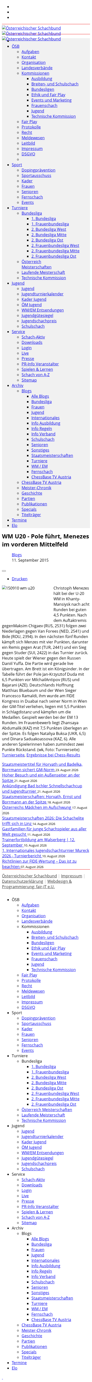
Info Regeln (41, 428)
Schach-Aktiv (33, 337)
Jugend (37, 111)
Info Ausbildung (45, 423)
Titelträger (31, 514)
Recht (27, 132)
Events (28, 202)
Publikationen (34, 504)
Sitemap (29, 380)
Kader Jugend (34, 299)
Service (18, 331)
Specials (29, 509)
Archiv (17, 385)
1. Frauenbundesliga (50, 224)
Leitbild (28, 143)
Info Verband (43, 434)
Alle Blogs (40, 396)
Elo (14, 525)
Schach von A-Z (36, 374)
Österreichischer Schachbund (29, 876)
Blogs (27, 391)
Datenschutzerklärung (22, 881)
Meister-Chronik (36, 487)
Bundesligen (42, 89)
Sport (17, 164)
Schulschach (33, 326)
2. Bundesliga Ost (47, 240)
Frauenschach (44, 105)
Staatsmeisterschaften (52, 455)
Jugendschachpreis (39, 321)
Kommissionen (35, 73)
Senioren (30, 191)
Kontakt (29, 57)
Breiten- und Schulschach (55, 84)
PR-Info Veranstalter (40, 364)
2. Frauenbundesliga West (55, 245)
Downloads (32, 342)
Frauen (28, 186)
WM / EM (39, 466)
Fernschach (32, 197)
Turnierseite (13, 755)
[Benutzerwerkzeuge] (4, 571)
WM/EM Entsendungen (43, 310)
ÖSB (15, 46)
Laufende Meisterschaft (43, 272)
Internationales (45, 417)
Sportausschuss (36, 175)
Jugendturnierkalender (43, 294)
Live (25, 353)
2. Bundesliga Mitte (48, 234)
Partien (28, 498)
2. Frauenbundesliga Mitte (55, 251)
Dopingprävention (38, 170)
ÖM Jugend (32, 304)
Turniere (20, 207)
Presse (28, 358)
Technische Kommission (53, 116)
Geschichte (32, 493)
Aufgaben (30, 51)
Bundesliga (32, 213)
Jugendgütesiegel (37, 315)
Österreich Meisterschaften (37, 264)
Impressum (32, 148)
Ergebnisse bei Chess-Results (53, 755)
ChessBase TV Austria (51, 477)
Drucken (19, 578)
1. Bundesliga (43, 218)
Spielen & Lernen (37, 369)
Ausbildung (41, 78)
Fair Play (29, 121)
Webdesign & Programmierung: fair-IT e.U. (37, 884)
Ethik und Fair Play (48, 94)
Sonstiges (40, 450)
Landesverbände (37, 67)
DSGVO (28, 154)
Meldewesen (33, 137)
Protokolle (31, 127)
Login (27, 347)
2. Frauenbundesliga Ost (53, 256)
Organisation (34, 62)
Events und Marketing (51, 100)
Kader (27, 181)
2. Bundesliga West (48, 229)
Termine (19, 520)
